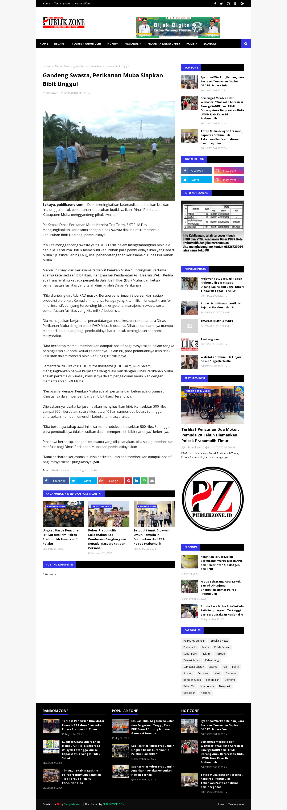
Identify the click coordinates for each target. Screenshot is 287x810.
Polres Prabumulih (194, 640)
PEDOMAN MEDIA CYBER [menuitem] (163, 43)
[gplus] (242, 3)
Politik (235, 667)
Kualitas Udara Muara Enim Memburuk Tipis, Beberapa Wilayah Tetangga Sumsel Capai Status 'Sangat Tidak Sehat (81, 750)
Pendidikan (212, 680)
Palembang (212, 660)
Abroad (220, 653)
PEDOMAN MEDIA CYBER (217, 321)
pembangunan (192, 680)
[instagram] (228, 3)
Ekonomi (230, 680)
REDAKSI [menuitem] (60, 43)
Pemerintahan (191, 660)
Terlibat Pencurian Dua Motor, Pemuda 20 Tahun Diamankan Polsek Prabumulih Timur (210, 435)
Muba (58, 66)
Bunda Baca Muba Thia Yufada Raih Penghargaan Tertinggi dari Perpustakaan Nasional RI (222, 610)
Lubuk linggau (80, 470)
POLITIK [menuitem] (191, 43)
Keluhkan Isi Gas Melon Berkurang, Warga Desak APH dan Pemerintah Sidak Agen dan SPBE (221, 563)
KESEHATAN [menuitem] (47, 53)
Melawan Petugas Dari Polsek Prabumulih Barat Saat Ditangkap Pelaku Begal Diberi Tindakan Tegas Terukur (222, 285)
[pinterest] (235, 3)
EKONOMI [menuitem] (210, 43)
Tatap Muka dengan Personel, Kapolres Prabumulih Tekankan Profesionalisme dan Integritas (222, 137)
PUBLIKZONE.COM (114, 804)
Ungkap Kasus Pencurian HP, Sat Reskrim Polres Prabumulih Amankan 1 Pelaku (61, 537)
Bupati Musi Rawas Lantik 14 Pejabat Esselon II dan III (220, 305)
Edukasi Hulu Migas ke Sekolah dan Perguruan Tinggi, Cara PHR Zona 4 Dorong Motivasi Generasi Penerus (153, 727)
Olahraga (231, 673)
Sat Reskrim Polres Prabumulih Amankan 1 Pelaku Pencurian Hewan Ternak (152, 771)
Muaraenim (207, 686)
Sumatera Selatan (193, 667)
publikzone (52, 93)
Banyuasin (225, 686)
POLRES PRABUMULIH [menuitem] (86, 43)
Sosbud (187, 673)
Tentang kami (236, 804)
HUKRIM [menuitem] (112, 43)
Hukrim (206, 653)
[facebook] (215, 3)
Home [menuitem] (43, 43)
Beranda (48, 66)
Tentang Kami (62, 3)
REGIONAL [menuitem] (131, 43)
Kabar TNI (189, 686)
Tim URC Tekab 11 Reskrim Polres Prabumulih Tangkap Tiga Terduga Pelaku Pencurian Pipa (81, 777)
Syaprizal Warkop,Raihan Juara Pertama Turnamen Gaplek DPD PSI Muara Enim (222, 81)
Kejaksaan (189, 693)
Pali (225, 667)
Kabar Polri (190, 653)
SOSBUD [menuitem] (68, 53)
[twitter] (221, 3)
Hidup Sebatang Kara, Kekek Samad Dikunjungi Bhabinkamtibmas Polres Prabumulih (221, 588)
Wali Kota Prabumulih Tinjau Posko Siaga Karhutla (221, 359)
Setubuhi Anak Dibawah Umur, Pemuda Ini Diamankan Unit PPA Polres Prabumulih (152, 537)
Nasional (206, 693)
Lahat (217, 673)
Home (46, 3)
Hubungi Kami (83, 3)
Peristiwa (203, 673)
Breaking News (60, 470)
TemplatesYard (73, 804)
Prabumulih (190, 647)
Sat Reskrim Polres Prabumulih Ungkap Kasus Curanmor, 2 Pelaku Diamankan (152, 750)
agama (213, 667)
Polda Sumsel (222, 647)
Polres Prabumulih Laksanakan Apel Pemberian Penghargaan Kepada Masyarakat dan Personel (107, 539)
